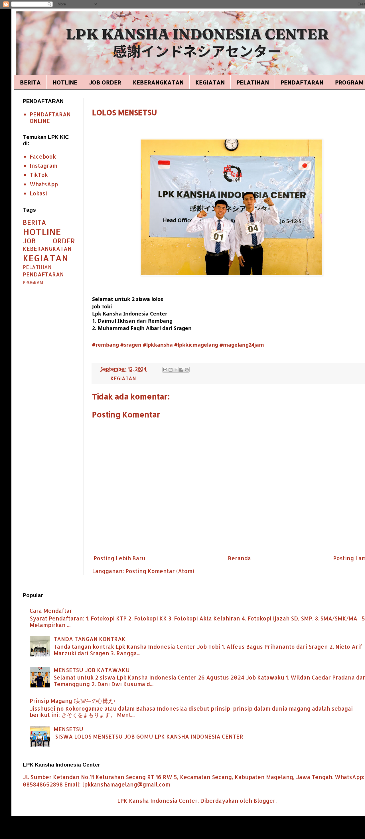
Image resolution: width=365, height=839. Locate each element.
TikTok (39, 174)
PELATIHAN (252, 82)
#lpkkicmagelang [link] (196, 344)
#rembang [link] (105, 344)
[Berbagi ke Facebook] (181, 370)
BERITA (30, 82)
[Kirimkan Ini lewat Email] (165, 370)
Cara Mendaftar (51, 610)
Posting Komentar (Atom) (159, 571)
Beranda (239, 558)
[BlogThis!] (170, 370)
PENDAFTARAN (302, 82)
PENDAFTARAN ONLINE (50, 117)
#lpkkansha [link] (158, 344)
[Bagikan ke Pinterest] (187, 370)
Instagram (43, 165)
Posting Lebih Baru (119, 558)
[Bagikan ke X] (176, 370)
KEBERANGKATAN (158, 82)
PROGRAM (33, 282)
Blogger (264, 800)
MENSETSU (68, 729)
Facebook (43, 156)
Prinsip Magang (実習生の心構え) (72, 700)
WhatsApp (44, 184)
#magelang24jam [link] (242, 344)
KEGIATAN (210, 82)
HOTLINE (64, 82)
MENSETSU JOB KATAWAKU (92, 670)
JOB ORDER (105, 82)
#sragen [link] (130, 344)
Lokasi (38, 193)
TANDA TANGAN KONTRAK (89, 638)
